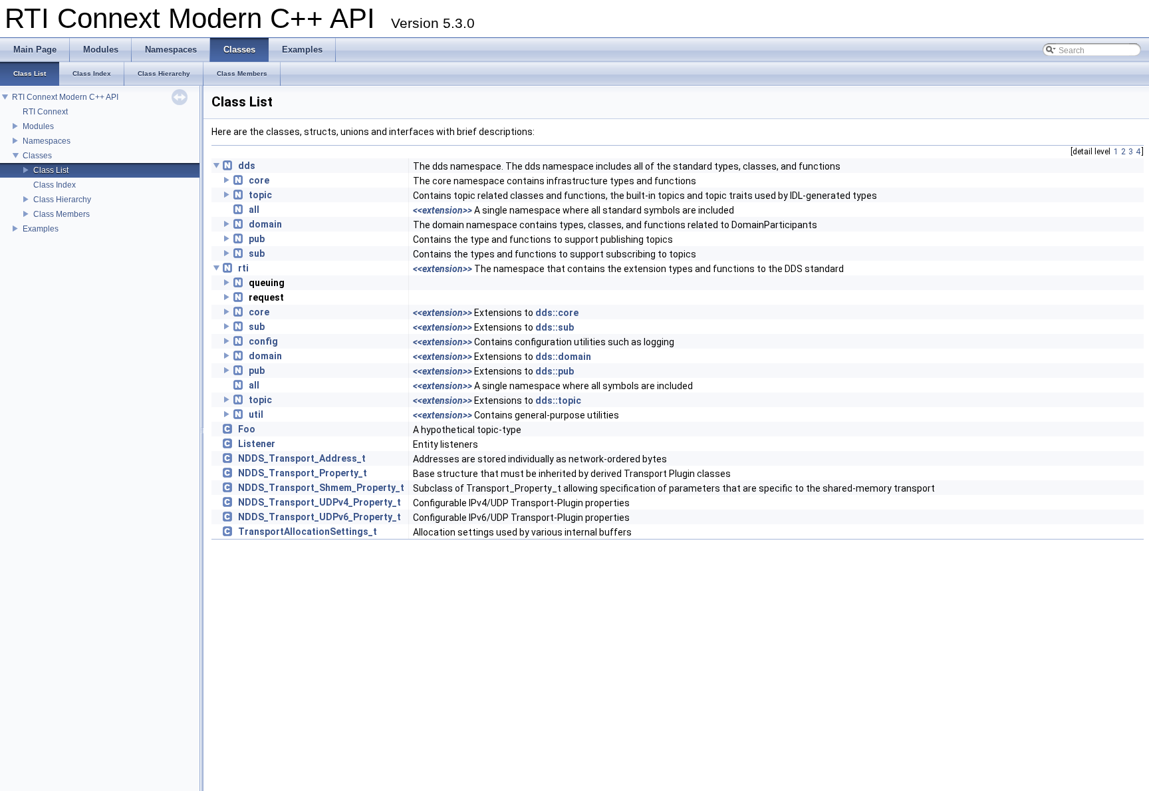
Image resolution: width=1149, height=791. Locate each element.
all (254, 209)
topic (260, 195)
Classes (37, 155)
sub (257, 253)
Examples (41, 229)
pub (257, 239)
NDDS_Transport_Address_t (302, 458)
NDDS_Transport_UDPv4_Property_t (319, 502)
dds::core (556, 312)
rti (243, 268)
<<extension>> (442, 210)
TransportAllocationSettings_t (307, 531)
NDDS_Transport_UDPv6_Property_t (319, 517)
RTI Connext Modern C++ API (65, 97)
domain (265, 224)
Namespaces (46, 141)
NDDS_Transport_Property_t (302, 473)
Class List (50, 170)
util (256, 414)
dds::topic (558, 400)
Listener (256, 443)
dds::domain (563, 356)
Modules (38, 126)
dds (246, 165)
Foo (246, 429)
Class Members (61, 214)
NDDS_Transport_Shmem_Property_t (321, 487)
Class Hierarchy (62, 199)
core (259, 180)
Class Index (54, 185)
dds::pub (554, 371)
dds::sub (554, 327)
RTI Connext (45, 111)
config (263, 341)
